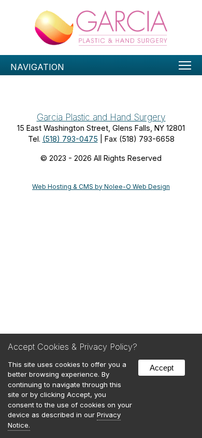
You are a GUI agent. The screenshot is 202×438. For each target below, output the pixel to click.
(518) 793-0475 (70, 138)
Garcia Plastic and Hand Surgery (101, 117)
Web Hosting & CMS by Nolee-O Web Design (101, 186)
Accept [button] (162, 367)
